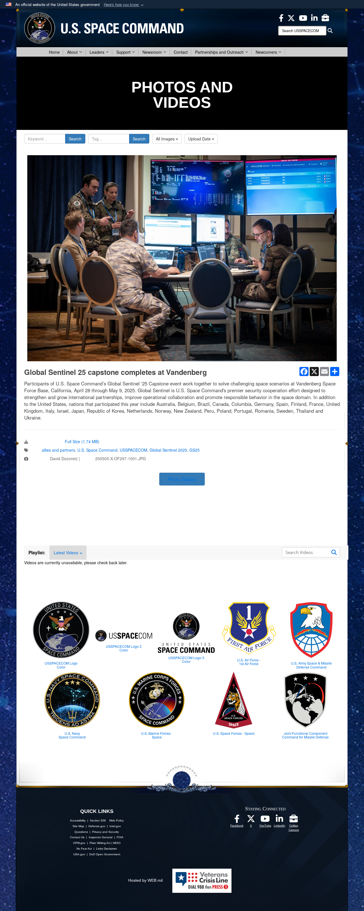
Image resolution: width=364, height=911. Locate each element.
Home (54, 52)
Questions (81, 831)
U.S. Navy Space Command (72, 735)
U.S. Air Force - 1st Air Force (248, 661)
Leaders (97, 52)
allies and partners (58, 450)
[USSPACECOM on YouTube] (303, 17)
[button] (124, 5)
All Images (166, 139)
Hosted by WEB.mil (145, 880)
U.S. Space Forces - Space (234, 733)
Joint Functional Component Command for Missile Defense (305, 735)
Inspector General (100, 837)
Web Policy (116, 820)
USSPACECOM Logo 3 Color (186, 659)
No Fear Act (84, 848)
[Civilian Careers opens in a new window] (325, 17)
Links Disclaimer (106, 848)
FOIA (120, 837)
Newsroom (152, 52)
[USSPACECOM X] (291, 17)
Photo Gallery (182, 479)
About (72, 52)
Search (75, 139)
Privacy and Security (105, 831)
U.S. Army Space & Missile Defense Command (311, 665)
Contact (181, 52)
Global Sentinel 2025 (168, 450)
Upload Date (200, 139)
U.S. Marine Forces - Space (157, 735)
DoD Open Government (104, 854)
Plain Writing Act (100, 842)
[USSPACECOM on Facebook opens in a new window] (281, 17)
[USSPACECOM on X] (251, 820)
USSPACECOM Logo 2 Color (124, 648)
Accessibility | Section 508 (88, 820)
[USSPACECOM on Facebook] (237, 820)
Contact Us (77, 837)
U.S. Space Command (97, 450)
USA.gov (79, 854)
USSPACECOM (133, 450)
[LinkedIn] (279, 820)
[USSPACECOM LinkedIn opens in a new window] (314, 17)
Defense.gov (96, 826)
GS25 (194, 450)
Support (123, 52)
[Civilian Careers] (294, 820)
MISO (117, 842)
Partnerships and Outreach (219, 52)
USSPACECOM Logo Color (61, 665)
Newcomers (266, 52)
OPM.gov (79, 842)
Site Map (78, 826)
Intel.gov (115, 826)
